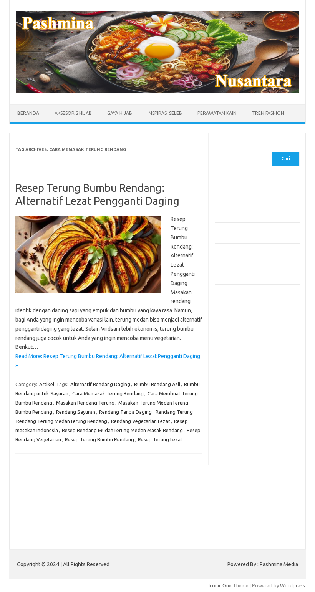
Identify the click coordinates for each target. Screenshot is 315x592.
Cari (219, 147)
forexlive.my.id (236, 414)
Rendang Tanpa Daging (125, 412)
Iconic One (220, 585)
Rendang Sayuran (75, 412)
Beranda (28, 113)
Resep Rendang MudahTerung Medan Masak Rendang (122, 430)
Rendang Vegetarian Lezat (140, 421)
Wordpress (292, 585)
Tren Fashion (268, 113)
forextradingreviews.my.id (249, 421)
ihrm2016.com (235, 481)
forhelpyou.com (237, 451)
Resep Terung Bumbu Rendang (99, 439)
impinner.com (234, 392)
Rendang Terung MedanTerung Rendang (61, 421)
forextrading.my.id (240, 429)
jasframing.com (236, 399)
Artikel (46, 384)
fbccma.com (232, 340)
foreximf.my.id (235, 407)
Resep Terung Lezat (160, 439)
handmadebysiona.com (245, 363)
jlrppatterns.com (238, 503)
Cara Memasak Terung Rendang (108, 393)
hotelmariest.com (239, 370)
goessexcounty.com (242, 355)
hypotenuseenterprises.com (251, 377)
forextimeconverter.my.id (248, 436)
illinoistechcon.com (240, 488)
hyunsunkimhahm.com (244, 473)
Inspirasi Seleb (165, 113)
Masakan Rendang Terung (85, 402)
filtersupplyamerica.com (246, 348)
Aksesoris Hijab (73, 113)
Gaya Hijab (119, 113)
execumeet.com (237, 333)
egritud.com (232, 444)
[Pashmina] (157, 91)
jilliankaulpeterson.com (245, 495)
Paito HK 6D (228, 528)
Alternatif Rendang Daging (100, 384)
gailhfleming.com (238, 458)
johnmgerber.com (239, 510)
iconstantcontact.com (243, 384)
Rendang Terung (174, 412)
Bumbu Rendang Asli (157, 384)
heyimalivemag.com (241, 466)
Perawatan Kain (217, 113)
